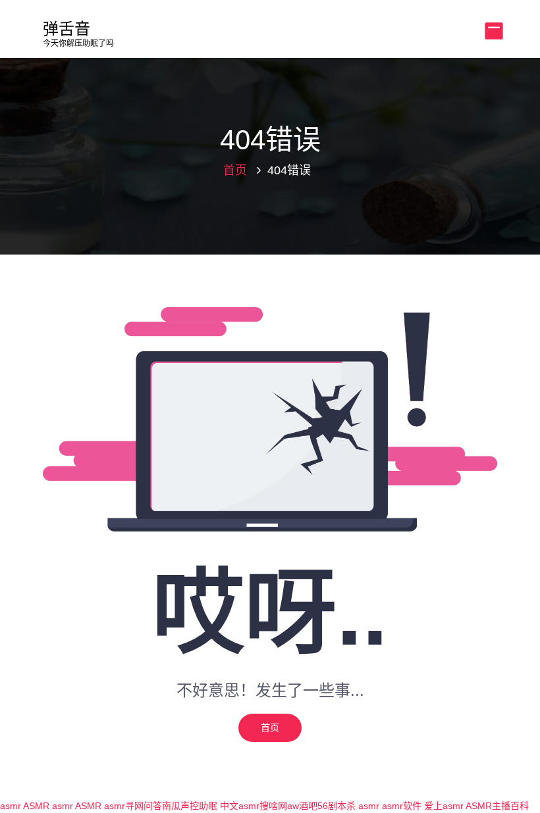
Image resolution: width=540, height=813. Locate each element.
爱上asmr (444, 806)
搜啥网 (273, 806)
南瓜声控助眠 (189, 806)
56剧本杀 (336, 806)
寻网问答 (143, 806)
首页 (235, 170)
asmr (10, 806)
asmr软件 (401, 806)
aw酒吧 (302, 806)
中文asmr (239, 806)
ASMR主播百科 (497, 806)
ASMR (36, 806)
